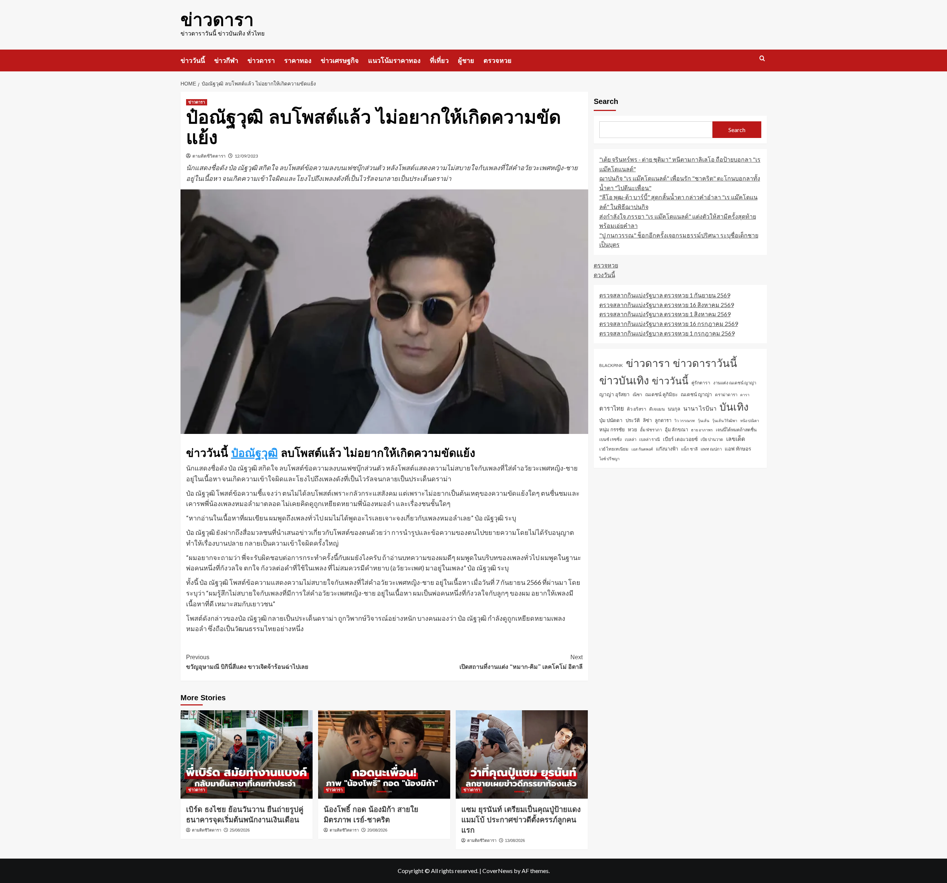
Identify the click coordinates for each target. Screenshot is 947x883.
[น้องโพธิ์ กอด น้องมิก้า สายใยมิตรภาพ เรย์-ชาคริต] (384, 754)
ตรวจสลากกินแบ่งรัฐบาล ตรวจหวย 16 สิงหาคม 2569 (666, 304)
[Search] (762, 58)
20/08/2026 (377, 830)
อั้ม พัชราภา (651, 430)
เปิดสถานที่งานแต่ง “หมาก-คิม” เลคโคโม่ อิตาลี (521, 662)
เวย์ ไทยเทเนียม (613, 448)
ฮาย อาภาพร (702, 430)
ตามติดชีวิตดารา (209, 156)
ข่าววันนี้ (193, 60)
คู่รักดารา (700, 382)
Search (606, 101)
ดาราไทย (611, 408)
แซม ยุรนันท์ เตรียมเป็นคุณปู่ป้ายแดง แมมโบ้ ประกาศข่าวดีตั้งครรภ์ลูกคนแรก (521, 819)
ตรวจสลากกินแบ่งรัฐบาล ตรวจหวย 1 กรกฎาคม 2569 (667, 333)
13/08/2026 (515, 840)
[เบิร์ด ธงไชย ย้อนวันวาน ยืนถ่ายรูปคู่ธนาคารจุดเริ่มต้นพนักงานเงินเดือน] (247, 754)
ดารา (744, 394)
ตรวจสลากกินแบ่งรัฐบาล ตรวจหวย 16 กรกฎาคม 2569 (668, 323)
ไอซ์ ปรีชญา (609, 458)
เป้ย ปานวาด (712, 439)
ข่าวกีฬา (226, 60)
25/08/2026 (240, 830)
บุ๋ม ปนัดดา (611, 420)
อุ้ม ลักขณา (676, 430)
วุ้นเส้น (703, 420)
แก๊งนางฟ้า (667, 449)
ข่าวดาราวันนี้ (705, 363)
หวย (632, 430)
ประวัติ (633, 420)
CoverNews (497, 870)
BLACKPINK (611, 365)
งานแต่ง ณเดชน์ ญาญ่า (734, 382)
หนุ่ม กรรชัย (612, 430)
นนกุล (674, 409)
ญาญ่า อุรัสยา (614, 394)
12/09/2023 (246, 156)
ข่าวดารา (217, 20)
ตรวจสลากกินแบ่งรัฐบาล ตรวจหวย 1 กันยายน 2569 (664, 295)
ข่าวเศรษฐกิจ (340, 60)
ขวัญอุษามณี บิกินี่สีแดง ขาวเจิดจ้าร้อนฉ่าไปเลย (247, 662)
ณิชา (637, 394)
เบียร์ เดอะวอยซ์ (680, 439)
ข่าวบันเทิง (624, 380)
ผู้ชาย (466, 60)
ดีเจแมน (657, 409)
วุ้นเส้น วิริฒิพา (724, 420)
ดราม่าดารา (726, 394)
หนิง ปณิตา (749, 420)
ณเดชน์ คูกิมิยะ (661, 394)
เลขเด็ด (735, 438)
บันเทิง (734, 406)
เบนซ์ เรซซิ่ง (610, 439)
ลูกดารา (663, 420)
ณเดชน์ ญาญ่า (696, 394)
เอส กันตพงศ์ (642, 448)
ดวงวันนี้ (604, 274)
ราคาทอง (297, 60)
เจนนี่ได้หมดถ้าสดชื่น (736, 430)
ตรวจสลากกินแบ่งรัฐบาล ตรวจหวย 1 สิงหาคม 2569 (665, 314)
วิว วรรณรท (684, 420)
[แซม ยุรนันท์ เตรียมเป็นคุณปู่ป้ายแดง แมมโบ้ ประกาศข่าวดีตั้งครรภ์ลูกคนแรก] (522, 754)
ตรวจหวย (497, 60)
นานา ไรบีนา (700, 408)
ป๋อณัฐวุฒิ (254, 453)
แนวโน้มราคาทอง (394, 60)
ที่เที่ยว (439, 60)
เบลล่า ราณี (649, 439)
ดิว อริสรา (636, 409)
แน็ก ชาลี (689, 448)
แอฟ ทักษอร (738, 448)
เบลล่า (630, 439)
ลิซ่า (647, 420)
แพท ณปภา (711, 448)
